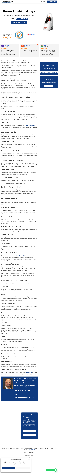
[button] (29, 459)
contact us (29, 372)
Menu (43, 1)
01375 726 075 (22, 18)
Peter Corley (27, 45)
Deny (23, 468)
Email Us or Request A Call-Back (49, 72)
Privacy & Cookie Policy (15, 470)
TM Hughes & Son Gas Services (7, 35)
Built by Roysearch (31, 449)
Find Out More (48, 86)
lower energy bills (30, 125)
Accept (8, 468)
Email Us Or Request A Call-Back (19, 22)
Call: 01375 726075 (52, 1)
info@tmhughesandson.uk (24, 397)
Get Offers (29, 435)
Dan (45, 45)
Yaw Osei (7, 45)
